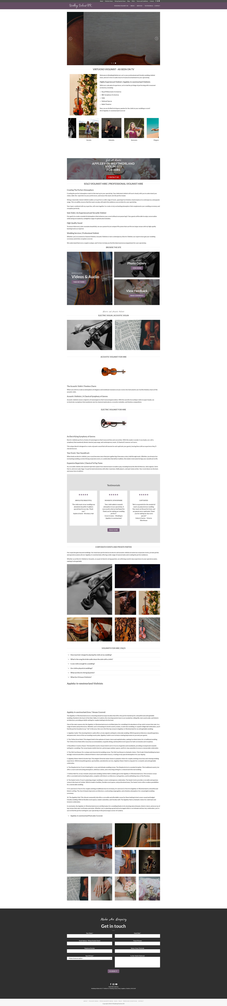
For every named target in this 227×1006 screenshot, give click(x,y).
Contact (152, 1)
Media (132, 5)
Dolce (103, 140)
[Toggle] (68, 655)
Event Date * (137, 933)
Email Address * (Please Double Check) (89, 940)
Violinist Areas (109, 1)
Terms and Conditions (142, 1)
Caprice (125, 140)
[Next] (156, 38)
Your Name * (89, 933)
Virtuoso (80, 140)
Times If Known (137, 940)
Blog (128, 1)
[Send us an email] (157, 1)
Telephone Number (89, 948)
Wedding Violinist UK (121, 5)
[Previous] (70, 38)
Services (139, 5)
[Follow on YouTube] (159, 1)
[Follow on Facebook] (155, 1)
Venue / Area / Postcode (137, 948)
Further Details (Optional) (137, 956)
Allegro (148, 140)
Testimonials (149, 5)
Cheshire (128, 988)
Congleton (123, 988)
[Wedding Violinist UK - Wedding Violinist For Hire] (85, 5)
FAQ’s (133, 1)
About (101, 1)
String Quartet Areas (120, 1)
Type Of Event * (89, 956)
